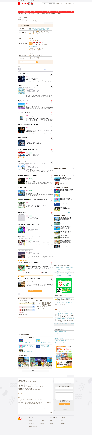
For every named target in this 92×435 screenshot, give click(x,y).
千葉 (31, 13)
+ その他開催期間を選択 (33, 46)
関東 (26, 13)
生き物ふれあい (41, 48)
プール (33, 381)
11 (24, 307)
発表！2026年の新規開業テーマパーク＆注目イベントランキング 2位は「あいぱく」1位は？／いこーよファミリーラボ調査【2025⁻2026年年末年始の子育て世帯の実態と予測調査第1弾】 (38, 409)
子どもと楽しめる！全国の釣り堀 (60, 340)
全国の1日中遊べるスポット (59, 338)
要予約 (43, 306)
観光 (35, 381)
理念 (51, 420)
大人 (41, 33)
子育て (66, 11)
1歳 (33, 31)
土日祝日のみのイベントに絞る (35, 290)
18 (24, 309)
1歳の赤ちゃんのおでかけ (69, 267)
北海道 (23, 13)
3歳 (38, 31)
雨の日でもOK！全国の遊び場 (60, 336)
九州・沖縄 (57, 13)
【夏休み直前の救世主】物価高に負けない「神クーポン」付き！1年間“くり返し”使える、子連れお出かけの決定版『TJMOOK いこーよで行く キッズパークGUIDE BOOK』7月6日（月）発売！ (38, 406)
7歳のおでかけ (69, 273)
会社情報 (62, 422)
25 (24, 310)
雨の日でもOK (60, 3)
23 (20, 310)
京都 (48, 13)
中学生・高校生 (36, 33)
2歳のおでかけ (59, 269)
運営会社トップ (52, 419)
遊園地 (19, 381)
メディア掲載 (42, 423)
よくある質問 (42, 420)
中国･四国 (41, 29)
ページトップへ (71, 376)
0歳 (30, 31)
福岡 (60, 13)
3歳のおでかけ (69, 269)
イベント (25, 11)
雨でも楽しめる (20, 389)
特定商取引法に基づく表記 (33, 426)
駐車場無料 (29, 386)
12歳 (42, 32)
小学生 (31, 33)
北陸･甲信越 (41, 28)
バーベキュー (25, 381)
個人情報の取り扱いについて (64, 400)
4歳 (41, 31)
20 (28, 309)
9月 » (33, 302)
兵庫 (49, 13)
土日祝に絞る (46, 44)
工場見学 (19, 384)
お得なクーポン (20, 386)
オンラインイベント (33, 11)
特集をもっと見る (71, 212)
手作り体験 (23, 384)
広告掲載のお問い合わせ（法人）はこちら (64, 401)
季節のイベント (41, 50)
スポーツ (36, 48)
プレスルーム (42, 422)
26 (26, 310)
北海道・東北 (20, 13)
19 (26, 309)
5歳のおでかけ (69, 271)
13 (28, 307)
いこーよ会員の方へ (64, 409)
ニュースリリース (31, 423)
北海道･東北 (35, 28)
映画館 (28, 389)
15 (33, 307)
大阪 (46, 13)
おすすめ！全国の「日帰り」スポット (61, 331)
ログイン (72, 0)
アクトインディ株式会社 (61, 417)
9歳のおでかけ (69, 275)
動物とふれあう (65, 3)
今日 (31, 40)
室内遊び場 (25, 389)
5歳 (44, 31)
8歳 (30, 32)
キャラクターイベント (34, 53)
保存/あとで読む (61, 0)
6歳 (47, 31)
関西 (44, 13)
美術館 (36, 389)
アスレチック (34, 386)
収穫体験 (32, 384)
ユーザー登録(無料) (67, 0)
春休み (57, 3)
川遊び (42, 386)
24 (22, 310)
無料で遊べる (25, 386)
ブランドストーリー (63, 419)
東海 (35, 13)
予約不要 (45, 306)
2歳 (36, 31)
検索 (37, 61)
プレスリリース (63, 423)
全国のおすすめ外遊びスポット (60, 342)
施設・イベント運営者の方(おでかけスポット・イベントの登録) (32, 399)
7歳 (49, 31)
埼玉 (33, 13)
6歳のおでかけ (59, 273)
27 (28, 310)
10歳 (36, 32)
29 (33, 310)
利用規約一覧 (31, 420)
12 (26, 307)
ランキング (42, 11)
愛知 (37, 13)
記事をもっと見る (35, 370)
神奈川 (29, 13)
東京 (27, 13)
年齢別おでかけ (49, 11)
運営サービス (52, 422)
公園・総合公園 (38, 386)
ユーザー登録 (20, 399)
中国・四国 (53, 13)
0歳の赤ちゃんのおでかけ (59, 267)
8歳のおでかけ (59, 275)
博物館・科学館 (32, 389)
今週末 (37, 40)
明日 (33, 40)
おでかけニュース (59, 11)
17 (22, 309)
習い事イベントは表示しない (35, 57)
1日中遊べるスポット (71, 3)
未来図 (62, 420)
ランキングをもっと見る (70, 326)
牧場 (30, 381)
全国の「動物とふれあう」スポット (61, 333)
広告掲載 (30, 422)
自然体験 (31, 48)
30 (20, 312)
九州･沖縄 (46, 29)
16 (20, 309)
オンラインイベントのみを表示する (36, 55)
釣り (28, 381)
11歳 (39, 32)
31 (22, 312)
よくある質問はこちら (64, 408)
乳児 (45, 32)
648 (45, 69)
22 (33, 309)
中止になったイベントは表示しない (36, 58)
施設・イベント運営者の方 (33, 419)
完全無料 (31, 38)
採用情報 (51, 423)
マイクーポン (55, 0)
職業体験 (35, 384)
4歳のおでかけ (59, 271)
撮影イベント (41, 49)
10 (22, 307)
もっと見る (50, 412)
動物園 (22, 381)
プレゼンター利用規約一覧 (43, 419)
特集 (71, 11)
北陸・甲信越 (41, 13)
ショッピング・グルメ (34, 49)
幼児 (48, 32)
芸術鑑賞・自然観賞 (33, 50)
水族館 (39, 389)
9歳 (33, 32)
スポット (20, 11)
